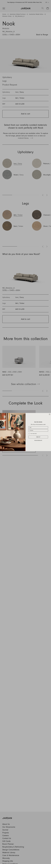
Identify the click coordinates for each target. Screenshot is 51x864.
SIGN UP (38, 437)
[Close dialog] (49, 414)
